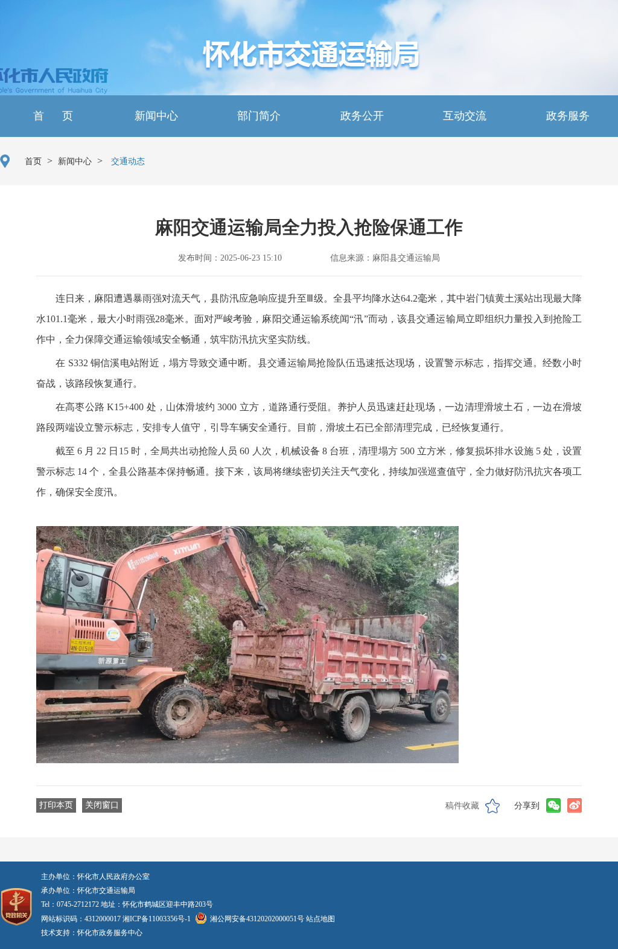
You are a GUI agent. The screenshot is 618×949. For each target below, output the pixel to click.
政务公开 (360, 116)
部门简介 (257, 116)
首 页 (51, 116)
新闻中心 (155, 116)
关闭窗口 (102, 805)
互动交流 (463, 116)
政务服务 (566, 116)
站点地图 (320, 919)
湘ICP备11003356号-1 (157, 919)
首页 (33, 161)
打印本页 (56, 805)
